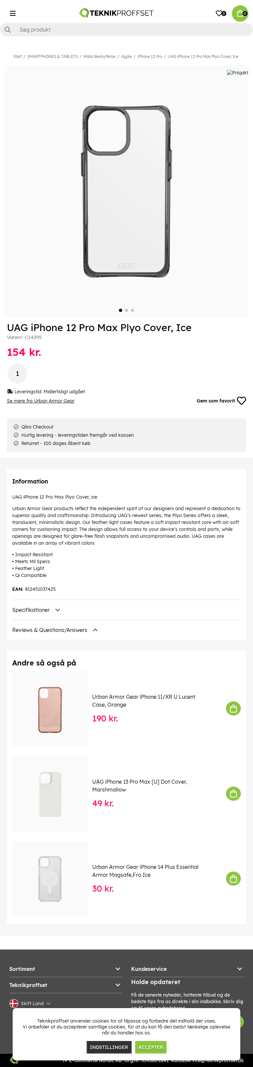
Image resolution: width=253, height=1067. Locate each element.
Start (17, 56)
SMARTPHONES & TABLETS (52, 56)
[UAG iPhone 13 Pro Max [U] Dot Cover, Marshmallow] (54, 793)
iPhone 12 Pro (149, 56)
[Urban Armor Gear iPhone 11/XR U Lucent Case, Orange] (54, 708)
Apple (126, 56)
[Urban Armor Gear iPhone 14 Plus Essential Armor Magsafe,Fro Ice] (54, 879)
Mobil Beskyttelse (99, 56)
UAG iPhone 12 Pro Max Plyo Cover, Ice (203, 56)
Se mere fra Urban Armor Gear (40, 401)
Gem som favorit (216, 401)
